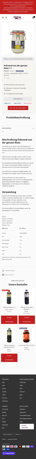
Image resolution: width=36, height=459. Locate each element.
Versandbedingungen (25, 415)
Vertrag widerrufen (24, 426)
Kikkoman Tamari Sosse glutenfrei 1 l (27, 308)
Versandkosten (14, 73)
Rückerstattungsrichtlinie (26, 418)
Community (5, 409)
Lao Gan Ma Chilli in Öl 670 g (27, 345)
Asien (3, 385)
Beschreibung (6, 128)
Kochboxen (5, 401)
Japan (3, 382)
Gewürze (4, 398)
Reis (21, 398)
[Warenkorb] (33, 17)
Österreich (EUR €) (7, 434)
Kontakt (4, 422)
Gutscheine (5, 425)
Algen (21, 385)
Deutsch (17, 434)
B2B (3, 428)
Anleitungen (23, 382)
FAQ (3, 418)
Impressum (22, 409)
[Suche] (6, 17)
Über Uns (4, 415)
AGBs (21, 422)
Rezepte (4, 412)
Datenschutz (23, 412)
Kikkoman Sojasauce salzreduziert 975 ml (9, 346)
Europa (4, 388)
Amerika (4, 392)
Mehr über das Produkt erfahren (18, 108)
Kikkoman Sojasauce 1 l (9, 307)
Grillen (4, 395)
